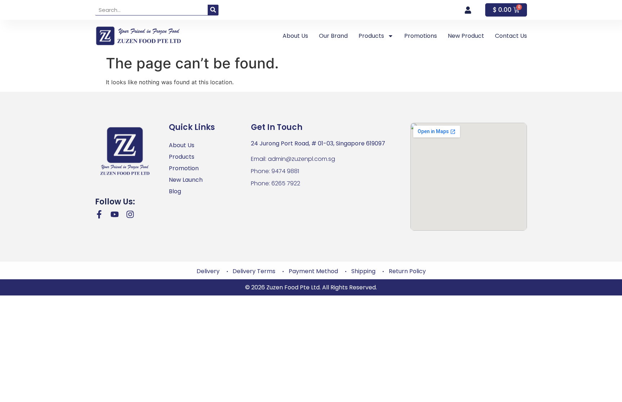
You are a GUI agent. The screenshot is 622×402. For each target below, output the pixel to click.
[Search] (213, 10)
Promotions (420, 36)
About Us (295, 36)
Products (371, 36)
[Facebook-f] (99, 214)
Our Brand (333, 36)
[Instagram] (130, 214)
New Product (466, 36)
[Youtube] (115, 214)
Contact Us (511, 36)
